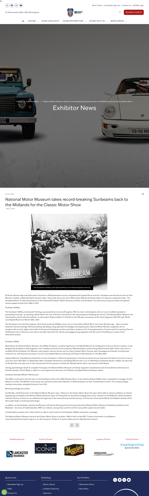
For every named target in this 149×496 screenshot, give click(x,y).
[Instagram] (16, 5)
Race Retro (83, 489)
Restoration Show (86, 484)
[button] (119, 12)
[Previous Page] (72, 425)
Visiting (32, 21)
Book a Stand (49, 484)
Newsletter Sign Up (112, 5)
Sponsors (47, 493)
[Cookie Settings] (4, 492)
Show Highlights (50, 21)
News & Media (117, 21)
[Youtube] (21, 5)
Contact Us (126, 5)
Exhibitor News (32, 101)
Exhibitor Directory (73, 21)
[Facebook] (12, 5)
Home (19, 101)
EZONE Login (138, 5)
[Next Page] (77, 425)
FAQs (9, 489)
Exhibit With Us (97, 21)
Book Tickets (97, 5)
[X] (7, 5)
